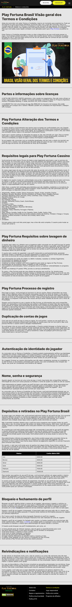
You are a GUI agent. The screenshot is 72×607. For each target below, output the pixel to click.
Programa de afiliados (53, 596)
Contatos (32, 590)
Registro (46, 3)
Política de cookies (52, 593)
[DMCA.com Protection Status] (8, 595)
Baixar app (59, 3)
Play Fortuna (7, 7)
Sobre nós (32, 587)
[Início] (5, 2)
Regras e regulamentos (36, 593)
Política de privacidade (36, 596)
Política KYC (33, 599)
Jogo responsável (52, 590)
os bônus (27, 522)
